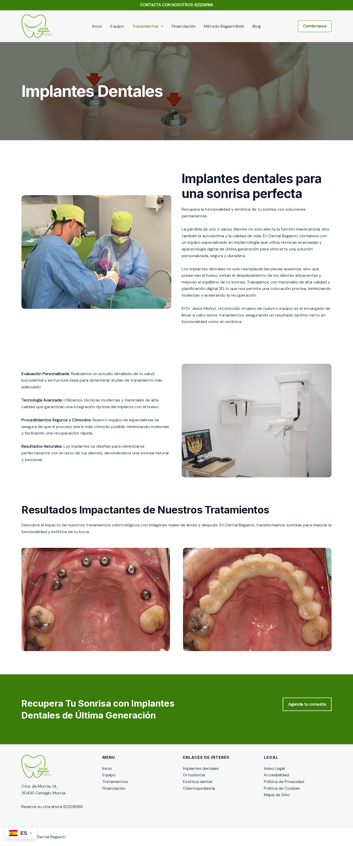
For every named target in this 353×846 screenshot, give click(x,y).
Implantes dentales (201, 768)
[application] (161, 26)
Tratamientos (145, 26)
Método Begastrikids (224, 26)
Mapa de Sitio (277, 794)
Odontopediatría (199, 788)
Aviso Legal (274, 768)
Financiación (184, 26)
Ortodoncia (194, 775)
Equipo (117, 26)
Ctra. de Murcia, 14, (39, 786)
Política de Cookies (282, 788)
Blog (256, 26)
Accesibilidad (276, 775)
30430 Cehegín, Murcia (43, 793)
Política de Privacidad (284, 781)
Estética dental (197, 781)
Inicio (97, 26)
